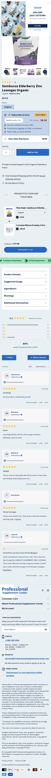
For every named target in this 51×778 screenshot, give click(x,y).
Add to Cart (32, 152)
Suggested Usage (13, 281)
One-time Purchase (18, 139)
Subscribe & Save (21, 115)
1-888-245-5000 (12, 640)
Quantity (5, 146)
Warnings (9, 295)
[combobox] (31, 212)
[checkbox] (17, 217)
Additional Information (16, 303)
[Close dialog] (48, 3)
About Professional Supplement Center (22, 603)
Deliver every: (11, 120)
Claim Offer (37, 26)
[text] (25, 195)
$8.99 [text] (22, 217)
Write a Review (41, 358)
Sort (30, 367)
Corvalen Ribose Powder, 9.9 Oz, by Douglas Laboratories (31, 225)
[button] (9, 82)
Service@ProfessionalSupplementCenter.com (27, 658)
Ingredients (10, 288)
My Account (8, 608)
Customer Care (10, 598)
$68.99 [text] (22, 229)
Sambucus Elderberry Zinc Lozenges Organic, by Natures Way (31, 207)
